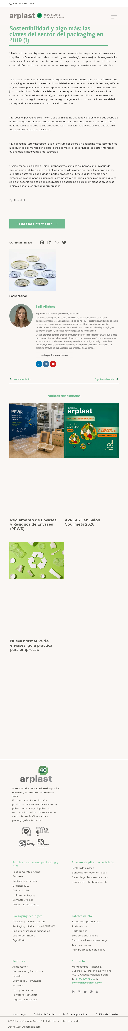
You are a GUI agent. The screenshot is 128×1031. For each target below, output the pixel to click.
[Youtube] (85, 991)
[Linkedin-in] (73, 991)
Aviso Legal (19, 1014)
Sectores (18, 961)
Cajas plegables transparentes (90, 877)
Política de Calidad (45, 1014)
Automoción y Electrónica (27, 971)
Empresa (17, 876)
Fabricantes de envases (26, 871)
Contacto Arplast (22, 899)
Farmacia (18, 985)
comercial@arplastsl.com (87, 982)
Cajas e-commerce (23, 935)
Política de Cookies (107, 1014)
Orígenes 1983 (21, 885)
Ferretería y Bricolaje (24, 994)
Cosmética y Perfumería (26, 980)
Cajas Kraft (18, 940)
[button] (114, 17)
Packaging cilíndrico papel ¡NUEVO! (33, 926)
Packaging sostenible (25, 881)
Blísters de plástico (83, 867)
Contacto (78, 961)
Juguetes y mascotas (24, 999)
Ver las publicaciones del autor (54, 355)
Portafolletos (79, 926)
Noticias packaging (23, 895)
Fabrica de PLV (82, 916)
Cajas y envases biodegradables (31, 930)
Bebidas (17, 976)
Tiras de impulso (81, 944)
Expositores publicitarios (86, 921)
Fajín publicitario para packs (88, 949)
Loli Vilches (45, 306)
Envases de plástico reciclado (93, 862)
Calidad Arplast (21, 890)
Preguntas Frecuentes (25, 904)
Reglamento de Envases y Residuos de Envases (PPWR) (33, 524)
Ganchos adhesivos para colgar (90, 940)
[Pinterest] (91, 991)
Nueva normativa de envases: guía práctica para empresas (31, 645)
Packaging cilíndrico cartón (28, 921)
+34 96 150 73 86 (84, 978)
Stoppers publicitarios (85, 935)
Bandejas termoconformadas (89, 872)
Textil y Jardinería (22, 990)
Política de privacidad (75, 1014)
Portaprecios (79, 930)
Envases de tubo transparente (90, 881)
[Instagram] (79, 991)
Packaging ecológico (27, 916)
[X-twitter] (97, 991)
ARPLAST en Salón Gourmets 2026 (82, 522)
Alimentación (20, 966)
